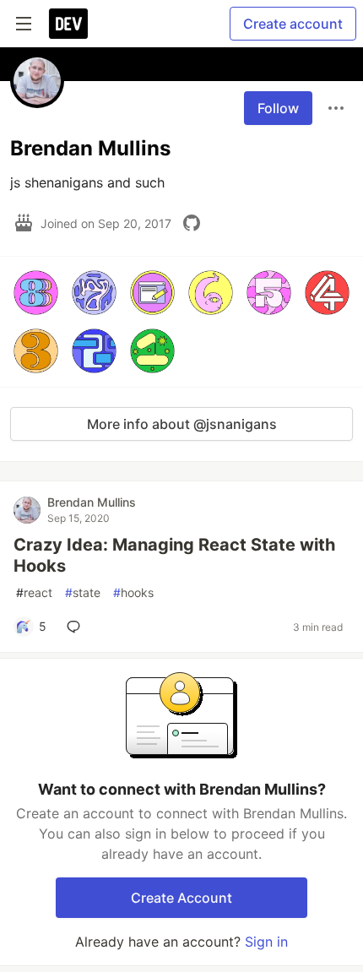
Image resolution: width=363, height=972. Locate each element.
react (34, 592)
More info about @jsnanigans (182, 423)
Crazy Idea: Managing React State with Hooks (174, 555)
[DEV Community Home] (68, 24)
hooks (133, 592)
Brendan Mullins (91, 502)
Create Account (181, 897)
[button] (36, 292)
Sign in (266, 941)
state (82, 592)
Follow (278, 108)
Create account (293, 23)
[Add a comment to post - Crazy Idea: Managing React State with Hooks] (77, 626)
